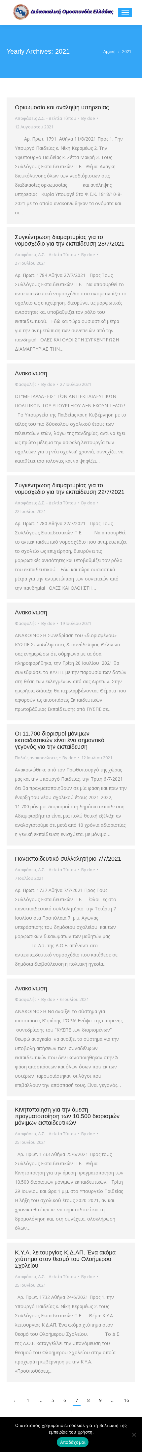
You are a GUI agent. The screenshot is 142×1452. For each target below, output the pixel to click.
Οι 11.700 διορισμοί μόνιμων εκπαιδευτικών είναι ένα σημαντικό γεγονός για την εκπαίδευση (59, 740)
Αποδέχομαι (73, 1442)
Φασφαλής (25, 384)
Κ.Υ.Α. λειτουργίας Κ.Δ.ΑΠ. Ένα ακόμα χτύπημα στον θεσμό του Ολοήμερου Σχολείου (65, 1259)
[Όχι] (133, 1434)
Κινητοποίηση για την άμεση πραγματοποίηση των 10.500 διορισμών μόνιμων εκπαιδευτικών (67, 1116)
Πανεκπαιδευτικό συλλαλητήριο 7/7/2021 (68, 858)
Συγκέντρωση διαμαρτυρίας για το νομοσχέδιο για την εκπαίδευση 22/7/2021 (69, 488)
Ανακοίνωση (31, 373)
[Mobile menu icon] (125, 12)
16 (126, 1400)
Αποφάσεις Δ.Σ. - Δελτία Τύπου (45, 118)
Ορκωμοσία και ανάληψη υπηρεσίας (62, 107)
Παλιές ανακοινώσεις (36, 758)
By (88, 118)
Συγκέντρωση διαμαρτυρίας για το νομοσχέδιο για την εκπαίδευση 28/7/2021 (69, 240)
